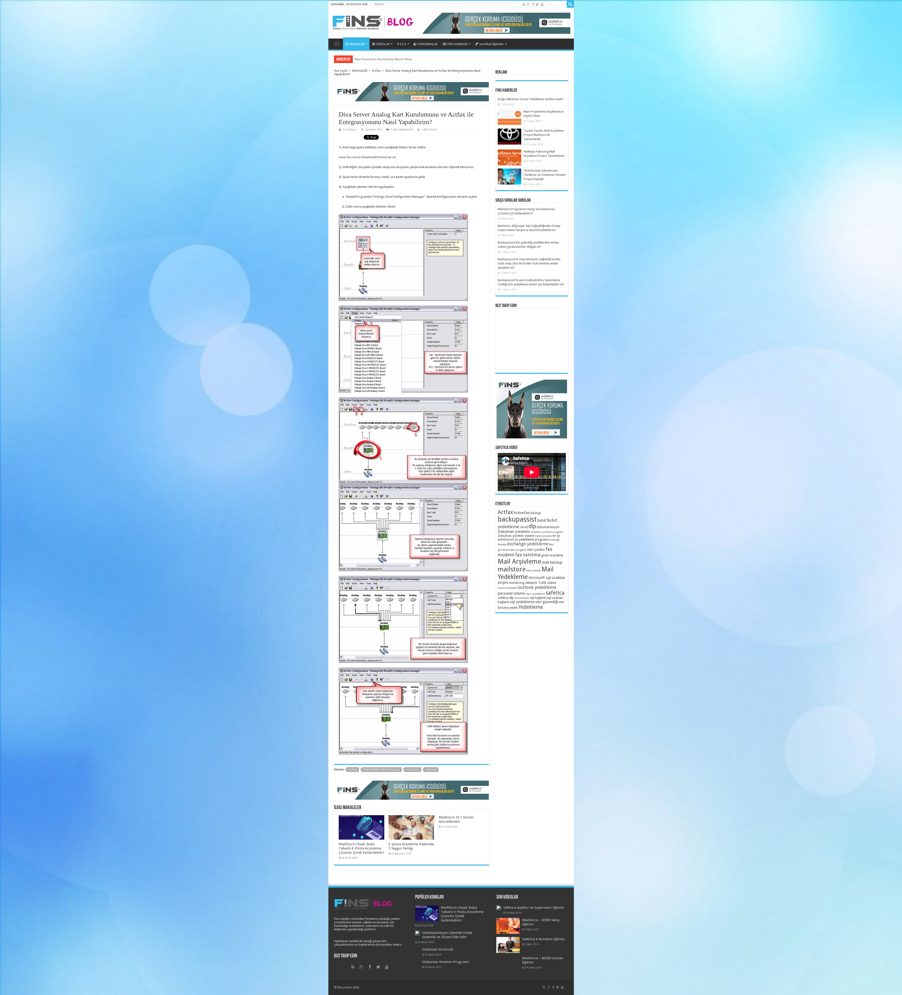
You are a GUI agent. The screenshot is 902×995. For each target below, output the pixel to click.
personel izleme (511, 593)
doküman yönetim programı (546, 532)
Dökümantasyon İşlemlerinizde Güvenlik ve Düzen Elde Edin (447, 935)
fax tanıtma (527, 555)
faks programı (518, 549)
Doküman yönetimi (514, 531)
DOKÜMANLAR (428, 44)
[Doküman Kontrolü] (417, 949)
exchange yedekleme (528, 543)
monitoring (517, 583)
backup (536, 513)
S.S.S (403, 44)
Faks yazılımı (536, 549)
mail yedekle (533, 570)
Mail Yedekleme (526, 573)
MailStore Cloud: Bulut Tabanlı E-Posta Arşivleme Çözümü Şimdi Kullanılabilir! (361, 848)
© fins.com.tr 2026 (346, 987)
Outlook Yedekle (507, 588)
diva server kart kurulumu (382, 769)
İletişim (379, 4)
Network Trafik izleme (540, 583)
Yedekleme (530, 607)
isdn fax (431, 769)
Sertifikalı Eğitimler (491, 44)
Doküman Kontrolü (437, 949)
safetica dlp (506, 598)
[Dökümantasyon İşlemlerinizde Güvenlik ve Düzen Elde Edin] (417, 933)
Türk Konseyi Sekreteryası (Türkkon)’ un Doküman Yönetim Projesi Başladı (545, 175)
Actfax (376, 70)
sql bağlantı (538, 598)
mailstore (512, 569)
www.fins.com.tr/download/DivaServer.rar (367, 157)
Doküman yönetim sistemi (516, 536)
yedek (513, 608)
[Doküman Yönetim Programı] (417, 962)
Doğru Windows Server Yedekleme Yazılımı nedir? (531, 99)
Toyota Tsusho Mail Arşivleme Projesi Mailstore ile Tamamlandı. (544, 135)
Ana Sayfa (337, 43)
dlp (532, 526)
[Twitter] (537, 4)
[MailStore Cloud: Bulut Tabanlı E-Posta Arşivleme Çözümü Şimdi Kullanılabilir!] (427, 913)
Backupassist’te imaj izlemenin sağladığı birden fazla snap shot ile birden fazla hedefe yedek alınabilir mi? (529, 263)
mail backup (552, 562)
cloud (524, 527)
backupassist (517, 519)
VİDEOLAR (382, 44)
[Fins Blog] (373, 21)
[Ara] (570, 4)
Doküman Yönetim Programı (445, 962)
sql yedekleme (522, 602)
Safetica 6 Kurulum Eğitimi (543, 939)
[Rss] (524, 4)
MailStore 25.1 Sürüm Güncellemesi (456, 819)
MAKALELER (357, 44)
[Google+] (529, 4)
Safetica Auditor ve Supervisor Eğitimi (533, 907)
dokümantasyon (548, 527)
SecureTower (521, 598)
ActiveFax (522, 513)
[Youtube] (542, 4)
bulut (541, 520)
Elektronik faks (543, 536)
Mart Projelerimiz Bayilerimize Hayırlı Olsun (383, 59)
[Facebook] (533, 4)
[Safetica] (411, 91)
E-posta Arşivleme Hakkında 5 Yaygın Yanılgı (411, 846)
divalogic (413, 769)
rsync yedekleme (535, 593)
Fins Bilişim (350, 129)
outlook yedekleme (537, 587)
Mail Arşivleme (519, 561)
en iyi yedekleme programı (529, 539)
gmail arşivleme (552, 555)
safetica (555, 593)
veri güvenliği (546, 602)
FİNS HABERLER (457, 44)
